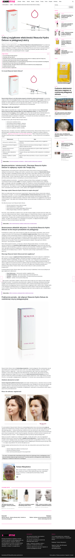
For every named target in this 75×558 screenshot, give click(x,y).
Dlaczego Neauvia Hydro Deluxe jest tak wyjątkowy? (14, 63)
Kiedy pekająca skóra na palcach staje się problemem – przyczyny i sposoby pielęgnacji (67, 155)
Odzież (28, 1)
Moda (24, 1)
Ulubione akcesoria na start (9, 66)
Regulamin (67, 555)
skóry (15, 99)
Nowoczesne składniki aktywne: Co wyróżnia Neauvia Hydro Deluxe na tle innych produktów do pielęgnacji (26, 61)
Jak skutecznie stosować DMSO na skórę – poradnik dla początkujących (67, 144)
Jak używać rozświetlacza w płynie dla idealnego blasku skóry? (26, 505)
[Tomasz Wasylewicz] (9, 472)
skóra (19, 183)
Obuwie (32, 1)
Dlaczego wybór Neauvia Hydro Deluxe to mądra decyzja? (15, 60)
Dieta (60, 1)
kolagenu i (13, 112)
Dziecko (37, 1)
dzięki (22, 112)
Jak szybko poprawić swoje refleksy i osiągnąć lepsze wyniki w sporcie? (63, 113)
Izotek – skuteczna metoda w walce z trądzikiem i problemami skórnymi (43, 505)
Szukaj (56, 4)
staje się (47, 427)
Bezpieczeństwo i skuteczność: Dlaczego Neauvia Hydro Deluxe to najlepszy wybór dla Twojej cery (24, 58)
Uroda (46, 1)
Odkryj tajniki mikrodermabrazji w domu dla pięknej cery (67, 52)
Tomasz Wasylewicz (14, 43)
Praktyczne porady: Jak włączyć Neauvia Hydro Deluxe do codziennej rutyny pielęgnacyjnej (22, 64)
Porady (41, 1)
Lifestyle (19, 1)
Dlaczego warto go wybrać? (9, 57)
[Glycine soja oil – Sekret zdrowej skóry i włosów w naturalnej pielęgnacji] (1, 279)
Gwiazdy (55, 1)
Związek (50, 1)
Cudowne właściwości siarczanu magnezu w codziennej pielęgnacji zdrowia (66, 42)
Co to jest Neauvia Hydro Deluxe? (10, 55)
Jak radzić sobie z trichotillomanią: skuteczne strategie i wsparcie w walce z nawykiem (64, 135)
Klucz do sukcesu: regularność (9, 67)
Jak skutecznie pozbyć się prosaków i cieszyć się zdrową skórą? (8, 505)
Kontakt (71, 555)
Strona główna (53, 555)
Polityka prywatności (60, 555)
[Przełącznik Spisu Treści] (47, 54)
